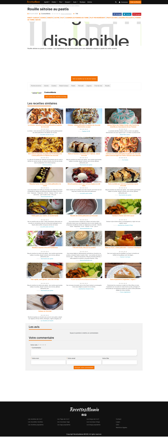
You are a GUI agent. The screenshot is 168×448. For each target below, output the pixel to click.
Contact (118, 419)
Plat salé (80, 86)
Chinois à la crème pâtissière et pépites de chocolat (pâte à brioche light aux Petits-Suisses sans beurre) (123, 155)
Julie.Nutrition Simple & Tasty (125, 225)
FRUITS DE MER (112, 18)
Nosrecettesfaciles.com (47, 197)
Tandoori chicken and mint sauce (123, 216)
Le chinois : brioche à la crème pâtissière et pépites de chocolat (45, 126)
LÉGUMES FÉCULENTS (126, 18)
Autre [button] (75, 2)
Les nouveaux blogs (93, 422)
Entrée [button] (54, 2)
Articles (89, 2)
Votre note (33, 345)
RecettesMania (33, 1)
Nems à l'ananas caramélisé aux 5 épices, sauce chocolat (84, 155)
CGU (117, 425)
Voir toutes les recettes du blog (55, 97)
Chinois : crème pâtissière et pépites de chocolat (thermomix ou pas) (84, 126)
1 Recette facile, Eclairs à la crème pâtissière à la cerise (45, 185)
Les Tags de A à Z (63, 419)
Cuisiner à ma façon (125, 257)
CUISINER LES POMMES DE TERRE (77, 18)
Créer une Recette (135, 2)
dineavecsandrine (47, 165)
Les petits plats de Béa (86, 193)
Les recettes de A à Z (35, 419)
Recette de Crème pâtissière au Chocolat (84, 216)
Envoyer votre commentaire (84, 368)
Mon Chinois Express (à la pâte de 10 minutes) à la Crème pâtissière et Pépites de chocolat (45, 155)
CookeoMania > (37, 5)
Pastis (73, 86)
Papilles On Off (86, 131)
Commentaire (36, 348)
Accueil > (30, 5)
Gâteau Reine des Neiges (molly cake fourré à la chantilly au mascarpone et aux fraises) (123, 126)
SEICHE (38, 20)
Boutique (82, 2)
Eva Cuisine (125, 160)
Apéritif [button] (46, 2)
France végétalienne (125, 292)
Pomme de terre (36, 86)
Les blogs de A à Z (93, 419)
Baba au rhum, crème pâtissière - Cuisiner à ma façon (123, 248)
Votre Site (105, 359)
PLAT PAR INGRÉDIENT (97, 18)
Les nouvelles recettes (35, 422)
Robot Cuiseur (63, 86)
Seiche (46, 86)
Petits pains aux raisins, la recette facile (45, 216)
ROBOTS (50, 18)
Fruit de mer (98, 86)
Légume (89, 86)
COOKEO (43, 18)
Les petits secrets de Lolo (47, 135)
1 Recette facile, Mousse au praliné (84, 248)
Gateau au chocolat (44, 311)
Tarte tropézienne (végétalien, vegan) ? (123, 280)
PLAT (62, 18)
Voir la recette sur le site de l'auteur (84, 79)
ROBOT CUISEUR (33, 18)
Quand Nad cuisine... (125, 135)
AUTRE (56, 18)
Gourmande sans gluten (86, 165)
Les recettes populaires (35, 425)
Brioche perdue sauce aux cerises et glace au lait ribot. (84, 185)
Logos (118, 422)
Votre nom (35, 359)
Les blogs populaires (93, 425)
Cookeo (54, 86)
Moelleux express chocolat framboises (45, 248)
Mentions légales (121, 428)
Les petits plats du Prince (47, 227)
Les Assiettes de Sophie (47, 321)
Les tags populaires (63, 425)
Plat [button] (60, 2)
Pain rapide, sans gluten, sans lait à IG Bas (45, 280)
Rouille (107, 86)
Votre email (71, 359)
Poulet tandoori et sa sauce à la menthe (84, 280)
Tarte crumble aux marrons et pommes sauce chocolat (123, 185)
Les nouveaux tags (63, 422)
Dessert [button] (67, 2)
